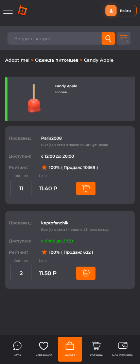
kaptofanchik (55, 222)
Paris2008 (51, 138)
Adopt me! (18, 60)
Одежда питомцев (57, 60)
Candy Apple (98, 60)
